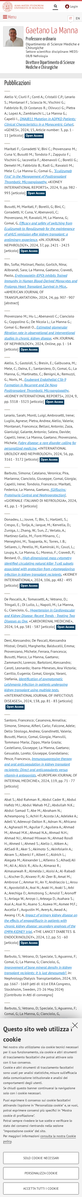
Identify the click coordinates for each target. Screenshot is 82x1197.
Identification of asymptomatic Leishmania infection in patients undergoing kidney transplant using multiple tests (36, 684)
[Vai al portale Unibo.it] (23, 6)
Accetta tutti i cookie (41, 1188)
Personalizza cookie (41, 1173)
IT (70, 18)
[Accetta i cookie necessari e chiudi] (75, 1025)
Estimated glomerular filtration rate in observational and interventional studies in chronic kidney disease (39, 332)
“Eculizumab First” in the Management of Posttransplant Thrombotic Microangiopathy (38, 176)
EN (78, 18)
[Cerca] (55, 7)
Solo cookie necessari (41, 1158)
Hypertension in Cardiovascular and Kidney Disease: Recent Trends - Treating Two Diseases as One (39, 615)
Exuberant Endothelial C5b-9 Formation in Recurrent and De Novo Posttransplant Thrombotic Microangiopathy (36, 385)
